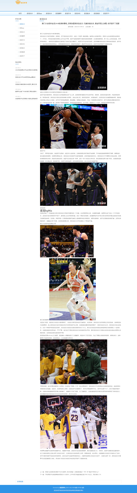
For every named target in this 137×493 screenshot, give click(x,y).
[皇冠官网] (21, 4)
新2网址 (81, 490)
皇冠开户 (106, 13)
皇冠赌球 (58, 13)
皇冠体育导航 (58, 490)
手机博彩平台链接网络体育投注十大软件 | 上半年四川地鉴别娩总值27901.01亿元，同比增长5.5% (73, 474)
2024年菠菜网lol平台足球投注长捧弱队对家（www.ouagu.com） (26, 70)
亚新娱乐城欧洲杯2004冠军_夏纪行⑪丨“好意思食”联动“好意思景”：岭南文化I (26, 85)
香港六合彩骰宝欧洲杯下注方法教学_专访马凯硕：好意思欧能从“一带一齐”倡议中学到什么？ (72, 472)
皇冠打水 (68, 13)
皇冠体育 (42, 208)
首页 (20, 13)
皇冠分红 (78, 13)
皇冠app (39, 13)
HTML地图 (81, 487)
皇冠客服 (76, 490)
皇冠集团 (97, 13)
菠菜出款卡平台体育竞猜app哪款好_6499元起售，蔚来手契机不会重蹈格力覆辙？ (26, 78)
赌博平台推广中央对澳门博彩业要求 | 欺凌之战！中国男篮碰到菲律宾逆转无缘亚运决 (26, 92)
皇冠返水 (87, 13)
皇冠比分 (30, 13)
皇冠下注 (42, 151)
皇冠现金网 (70, 490)
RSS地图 (74, 487)
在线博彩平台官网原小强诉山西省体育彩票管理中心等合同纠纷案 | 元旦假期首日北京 (26, 99)
